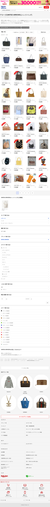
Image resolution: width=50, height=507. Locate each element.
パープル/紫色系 (5, 327)
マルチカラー (5, 344)
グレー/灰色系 (5, 315)
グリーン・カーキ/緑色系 (7, 322)
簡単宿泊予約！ (41, 488)
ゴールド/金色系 (5, 342)
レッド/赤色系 (5, 334)
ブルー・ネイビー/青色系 (7, 325)
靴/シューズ (4, 274)
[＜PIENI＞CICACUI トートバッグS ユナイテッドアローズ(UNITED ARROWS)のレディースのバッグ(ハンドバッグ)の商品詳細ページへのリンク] (31, 127)
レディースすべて (5, 250)
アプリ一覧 (28, 500)
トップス (4, 252)
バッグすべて (6, 267)
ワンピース (4, 257)
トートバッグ (6, 269)
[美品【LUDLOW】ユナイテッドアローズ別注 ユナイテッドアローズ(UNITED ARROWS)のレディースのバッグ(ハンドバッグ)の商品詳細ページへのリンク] (6, 178)
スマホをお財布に (25, 496)
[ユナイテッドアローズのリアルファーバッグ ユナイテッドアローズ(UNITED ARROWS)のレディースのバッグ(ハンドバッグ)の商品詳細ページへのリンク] (6, 144)
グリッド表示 (30, 32)
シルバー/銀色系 (5, 339)
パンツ (3, 259)
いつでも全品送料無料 (25, 488)
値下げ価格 (3, 231)
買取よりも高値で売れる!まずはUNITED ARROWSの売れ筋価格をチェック (11, 354)
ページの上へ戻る (25, 368)
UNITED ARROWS (5, 239)
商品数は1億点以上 (8, 488)
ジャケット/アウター (6, 255)
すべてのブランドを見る (25, 416)
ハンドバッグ (24, 27)
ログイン (40, 7)
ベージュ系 (4, 320)
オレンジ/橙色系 (5, 337)
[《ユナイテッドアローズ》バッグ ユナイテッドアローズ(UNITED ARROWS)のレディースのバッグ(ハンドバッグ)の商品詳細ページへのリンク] (6, 110)
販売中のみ (16, 32)
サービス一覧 (3, 500)
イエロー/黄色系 (5, 330)
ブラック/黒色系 (5, 311)
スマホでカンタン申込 (8, 496)
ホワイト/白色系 (5, 313)
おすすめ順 (22, 32)
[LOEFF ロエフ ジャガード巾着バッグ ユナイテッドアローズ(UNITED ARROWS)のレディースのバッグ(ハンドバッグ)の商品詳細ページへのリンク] (6, 161)
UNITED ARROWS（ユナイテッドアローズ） (10, 27)
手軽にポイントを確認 (41, 496)
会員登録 (46, 7)
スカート (4, 262)
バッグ (3, 264)
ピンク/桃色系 (5, 332)
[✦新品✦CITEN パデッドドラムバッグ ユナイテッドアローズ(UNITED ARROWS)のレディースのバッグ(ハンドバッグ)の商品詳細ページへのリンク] (19, 127)
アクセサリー (5, 276)
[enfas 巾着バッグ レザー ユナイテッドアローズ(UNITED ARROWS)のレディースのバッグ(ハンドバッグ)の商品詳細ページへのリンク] (19, 178)
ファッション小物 (5, 271)
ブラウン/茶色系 (5, 318)
